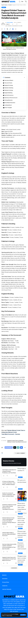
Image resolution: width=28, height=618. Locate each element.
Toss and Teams (8, 82)
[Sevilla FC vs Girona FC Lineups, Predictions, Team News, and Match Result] (22, 496)
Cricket (4, 7)
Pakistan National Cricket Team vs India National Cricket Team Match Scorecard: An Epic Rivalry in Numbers (9, 521)
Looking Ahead (8, 105)
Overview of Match (8, 80)
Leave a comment (20, 453)
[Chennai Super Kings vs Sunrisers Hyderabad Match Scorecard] (22, 536)
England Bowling (8, 92)
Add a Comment (17, 22)
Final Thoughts (8, 107)
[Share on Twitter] (7, 29)
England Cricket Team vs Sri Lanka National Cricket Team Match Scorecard (9, 559)
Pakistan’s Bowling (8, 87)
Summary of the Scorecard (10, 97)
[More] (15, 29)
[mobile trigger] (25, 1)
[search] (20, 1)
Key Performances (8, 95)
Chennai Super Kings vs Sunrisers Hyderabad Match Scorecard (9, 534)
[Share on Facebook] (4, 29)
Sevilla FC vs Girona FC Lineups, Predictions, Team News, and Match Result (8, 495)
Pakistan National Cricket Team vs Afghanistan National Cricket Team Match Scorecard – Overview (13, 432)
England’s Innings (8, 85)
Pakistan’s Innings (8, 90)
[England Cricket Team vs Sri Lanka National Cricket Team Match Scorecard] (22, 560)
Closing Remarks (8, 100)
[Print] (13, 29)
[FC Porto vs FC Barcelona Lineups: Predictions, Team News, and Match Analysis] (22, 484)
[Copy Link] (10, 29)
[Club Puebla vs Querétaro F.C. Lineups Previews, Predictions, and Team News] (22, 473)
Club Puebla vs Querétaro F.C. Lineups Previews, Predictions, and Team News (9, 471)
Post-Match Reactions (10, 102)
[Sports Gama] (8, 1)
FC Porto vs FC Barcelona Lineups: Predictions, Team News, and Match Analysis (8, 483)
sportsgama (10, 22)
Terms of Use (9, 615)
